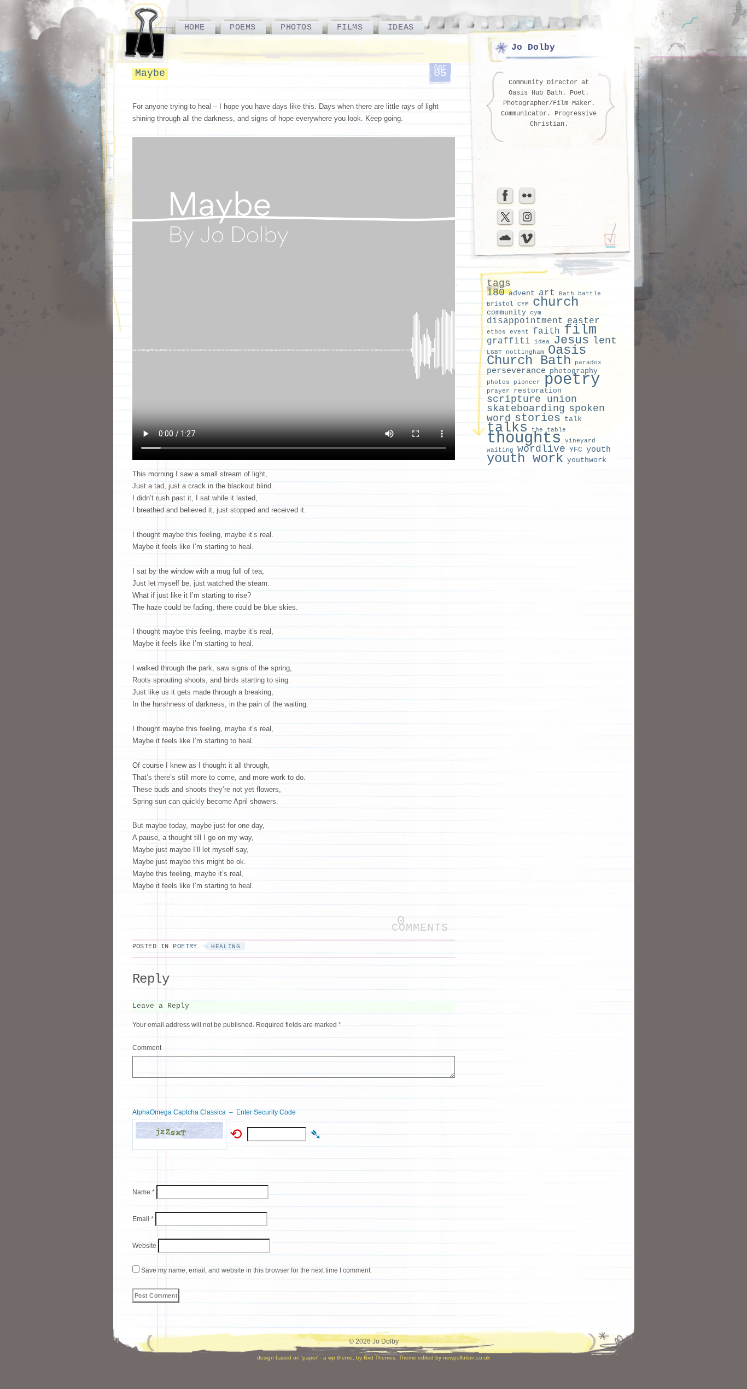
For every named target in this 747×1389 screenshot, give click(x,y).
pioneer (526, 382)
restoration (537, 391)
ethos (496, 332)
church (556, 302)
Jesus (571, 340)
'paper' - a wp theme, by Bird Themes (348, 1358)
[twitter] (505, 224)
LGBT (494, 352)
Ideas (401, 27)
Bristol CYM (508, 304)
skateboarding (526, 409)
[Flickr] (527, 203)
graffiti (508, 341)
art (547, 293)
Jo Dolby (533, 47)
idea (542, 342)
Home (194, 27)
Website (144, 1246)
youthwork (586, 460)
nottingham (525, 352)
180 (496, 292)
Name (143, 1192)
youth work (525, 458)
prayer (498, 391)
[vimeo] (527, 245)
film (580, 330)
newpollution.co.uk (466, 1358)
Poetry (185, 946)
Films (350, 27)
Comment (146, 1048)
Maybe (150, 73)
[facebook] (505, 203)
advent (522, 293)
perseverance (516, 370)
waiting (500, 450)
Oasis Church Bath (536, 355)
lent (605, 340)
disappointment (525, 321)
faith (546, 331)
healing (226, 946)
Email (143, 1219)
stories (538, 418)
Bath (566, 293)
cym (535, 313)
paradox (588, 362)
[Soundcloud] (505, 245)
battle (589, 293)
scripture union (532, 399)
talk (573, 419)
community (506, 312)
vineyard (580, 440)
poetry (572, 380)
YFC (575, 450)
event (519, 332)
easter (583, 321)
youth (598, 449)
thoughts (524, 438)
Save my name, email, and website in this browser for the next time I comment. (256, 1270)
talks (507, 428)
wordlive (541, 448)
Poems (243, 27)
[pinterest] (527, 224)
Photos (296, 27)
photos (498, 382)
